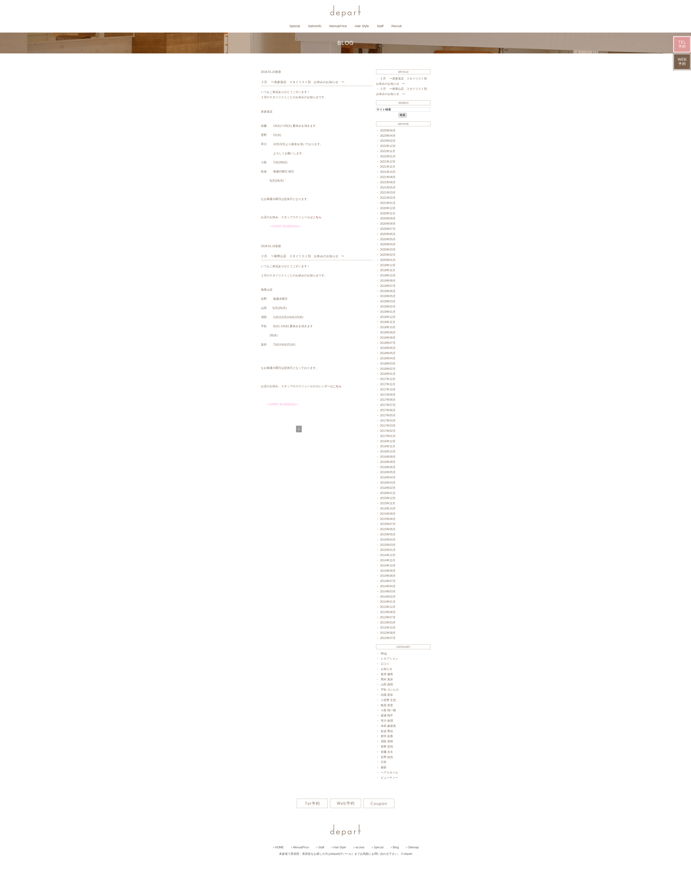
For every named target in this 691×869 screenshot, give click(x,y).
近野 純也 (387, 757)
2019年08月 (388, 280)
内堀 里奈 (387, 694)
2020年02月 (388, 254)
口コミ (385, 663)
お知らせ (386, 668)
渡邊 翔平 (387, 715)
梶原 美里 (387, 705)
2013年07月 (388, 617)
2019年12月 (388, 265)
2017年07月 (388, 404)
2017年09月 (388, 394)
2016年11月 (387, 446)
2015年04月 (388, 539)
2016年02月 (388, 487)
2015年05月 (388, 534)
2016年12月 (388, 441)
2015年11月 (387, 503)
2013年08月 (388, 612)
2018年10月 (388, 327)
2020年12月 (388, 208)
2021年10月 (388, 171)
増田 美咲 (387, 741)
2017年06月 (388, 410)
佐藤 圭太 (387, 751)
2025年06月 (388, 130)
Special (294, 26)
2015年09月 (388, 513)
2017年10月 (388, 389)
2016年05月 (388, 472)
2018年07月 (388, 342)
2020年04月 (388, 244)
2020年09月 (388, 218)
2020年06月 (388, 234)
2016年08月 (388, 461)
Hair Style (362, 26)
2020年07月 (388, 228)
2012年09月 (388, 632)
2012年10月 (388, 627)
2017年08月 (388, 399)
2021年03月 (388, 192)
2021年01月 (388, 202)
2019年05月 (388, 296)
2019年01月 (388, 311)
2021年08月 (388, 177)
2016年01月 (388, 493)
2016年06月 (388, 467)
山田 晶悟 (387, 684)
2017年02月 (388, 430)
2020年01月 (388, 259)
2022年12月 (388, 145)
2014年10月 (388, 565)
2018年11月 (387, 322)
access (359, 847)
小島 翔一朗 (388, 710)
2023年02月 (388, 140)
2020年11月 (387, 213)
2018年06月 (388, 347)
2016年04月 (388, 477)
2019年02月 (388, 306)
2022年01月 (388, 156)
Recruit (396, 26)
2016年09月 (388, 456)
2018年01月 (388, 373)
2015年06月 (388, 529)
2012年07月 (388, 638)
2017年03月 (388, 425)
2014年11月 (387, 560)
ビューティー (389, 777)
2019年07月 (388, 285)
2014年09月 (388, 570)
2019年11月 (387, 270)
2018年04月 (388, 358)
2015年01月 (388, 549)
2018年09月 (388, 332)
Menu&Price (338, 26)
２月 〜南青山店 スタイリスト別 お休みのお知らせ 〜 (302, 256)
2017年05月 (388, 415)
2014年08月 (388, 575)
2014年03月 (388, 591)
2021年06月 (388, 182)
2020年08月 (388, 223)
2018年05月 (388, 353)
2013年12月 (388, 606)
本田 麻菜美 (388, 725)
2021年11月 (387, 166)
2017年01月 (388, 436)
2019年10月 (388, 275)
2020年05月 (388, 239)
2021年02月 (388, 197)
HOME (279, 847)
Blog (384, 653)
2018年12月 (388, 317)
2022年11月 (387, 151)
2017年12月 (388, 379)
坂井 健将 (387, 674)
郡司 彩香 (387, 736)
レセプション (389, 658)
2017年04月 (388, 420)
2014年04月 (388, 586)
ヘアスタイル (389, 772)
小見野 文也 (388, 700)
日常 (384, 762)
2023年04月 (388, 135)
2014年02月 (388, 596)
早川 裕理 (387, 720)
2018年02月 (388, 368)
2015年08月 (388, 518)
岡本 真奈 (387, 679)
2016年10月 (388, 451)
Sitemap (413, 847)
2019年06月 (388, 291)
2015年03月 (388, 544)
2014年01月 (388, 601)
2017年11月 (387, 384)
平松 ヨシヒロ (390, 689)
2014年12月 (388, 555)
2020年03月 (388, 249)
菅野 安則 (387, 746)
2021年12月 (388, 161)
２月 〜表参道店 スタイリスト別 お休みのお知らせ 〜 (302, 82)
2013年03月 (388, 622)
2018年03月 (388, 363)
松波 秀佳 (387, 731)
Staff (380, 26)
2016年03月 (388, 482)
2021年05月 (388, 187)
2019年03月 (388, 301)
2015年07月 (388, 524)
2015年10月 (388, 508)
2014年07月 (388, 581)
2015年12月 (388, 498)
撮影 (384, 767)
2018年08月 (388, 337)
